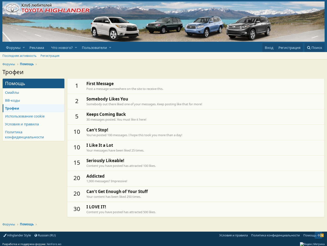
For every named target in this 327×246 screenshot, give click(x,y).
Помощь (310, 235)
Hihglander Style (18, 235)
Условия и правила (22, 124)
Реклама (36, 47)
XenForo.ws (54, 244)
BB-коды (12, 100)
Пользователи (94, 47)
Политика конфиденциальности (24, 134)
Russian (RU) (46, 235)
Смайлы (12, 92)
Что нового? (62, 47)
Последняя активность (19, 55)
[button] (24, 47)
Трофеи (12, 108)
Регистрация (49, 55)
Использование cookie (25, 116)
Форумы (13, 47)
